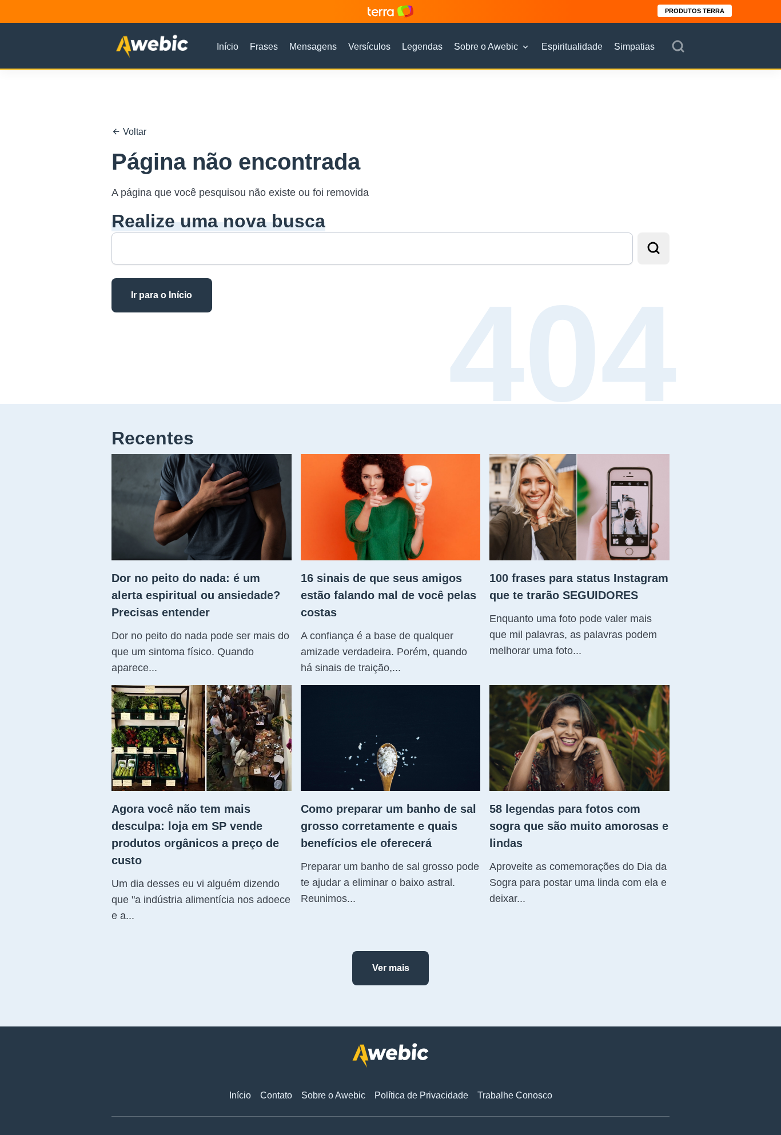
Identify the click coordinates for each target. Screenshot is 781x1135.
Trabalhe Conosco (514, 1095)
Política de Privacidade (421, 1095)
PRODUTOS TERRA (694, 10)
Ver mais (390, 968)
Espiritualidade (572, 46)
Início (227, 46)
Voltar (133, 132)
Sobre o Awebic (486, 46)
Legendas (422, 46)
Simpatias (634, 46)
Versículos (369, 46)
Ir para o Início (161, 295)
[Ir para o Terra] (390, 11)
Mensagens (313, 46)
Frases (264, 46)
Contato (276, 1095)
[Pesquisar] (678, 46)
